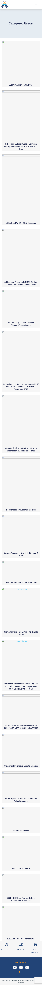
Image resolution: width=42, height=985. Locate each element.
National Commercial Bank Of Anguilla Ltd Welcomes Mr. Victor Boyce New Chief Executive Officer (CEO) (21, 686)
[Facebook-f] (15, 967)
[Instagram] (21, 967)
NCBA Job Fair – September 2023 (21, 939)
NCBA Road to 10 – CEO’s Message (21, 223)
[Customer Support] (6, 944)
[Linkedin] (27, 967)
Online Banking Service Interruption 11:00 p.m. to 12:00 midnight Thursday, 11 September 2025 (21, 386)
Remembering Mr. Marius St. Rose (21, 510)
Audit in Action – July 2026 (21, 85)
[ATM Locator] (21, 944)
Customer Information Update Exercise (21, 766)
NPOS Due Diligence (21, 868)
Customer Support (6, 950)
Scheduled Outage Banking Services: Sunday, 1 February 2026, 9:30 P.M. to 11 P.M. (21, 146)
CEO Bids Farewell (21, 830)
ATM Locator (21, 950)
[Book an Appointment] (35, 944)
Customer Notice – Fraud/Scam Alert (21, 582)
